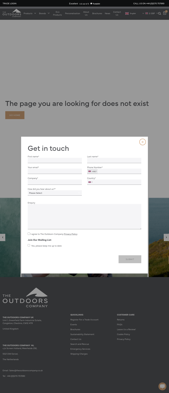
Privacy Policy (70, 233)
